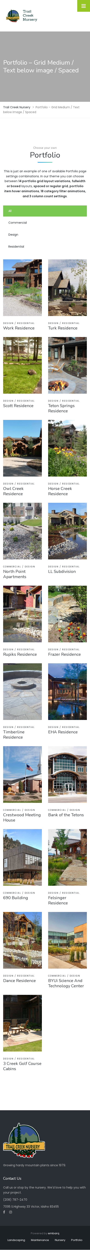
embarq (53, 1233)
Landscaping (16, 1240)
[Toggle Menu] (83, 6)
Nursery (60, 1240)
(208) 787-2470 (15, 1200)
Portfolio (76, 1240)
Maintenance (40, 1240)
